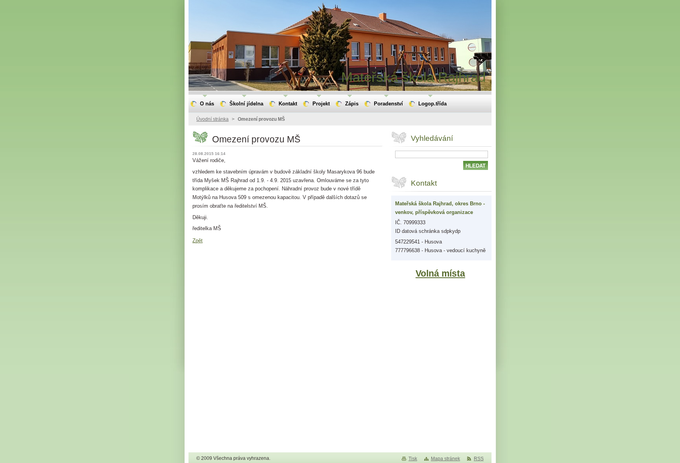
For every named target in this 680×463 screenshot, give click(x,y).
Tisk (412, 458)
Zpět (197, 240)
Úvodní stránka (212, 119)
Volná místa (440, 273)
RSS (479, 458)
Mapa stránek (445, 458)
